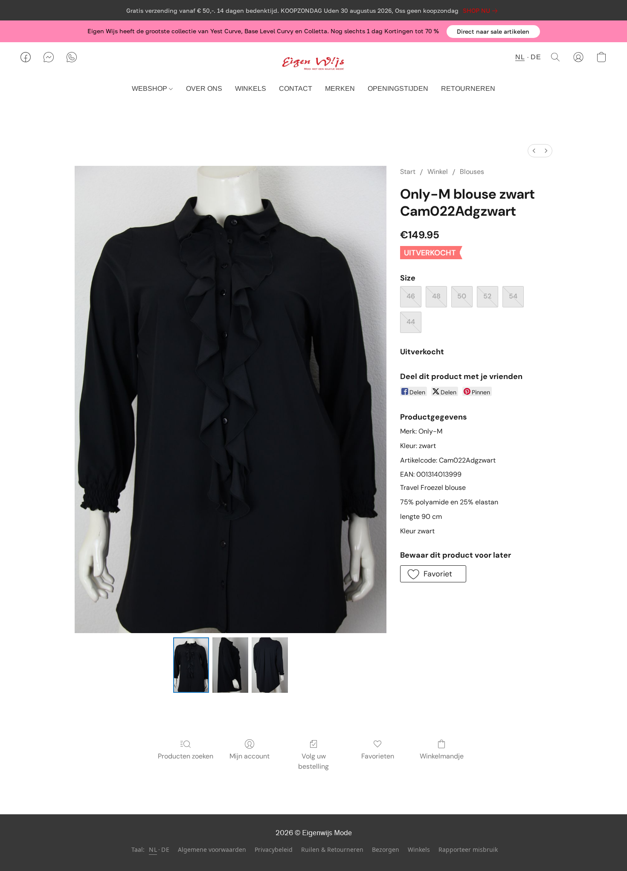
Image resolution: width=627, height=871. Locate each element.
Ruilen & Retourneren (332, 849)
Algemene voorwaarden (212, 849)
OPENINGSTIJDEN (398, 88)
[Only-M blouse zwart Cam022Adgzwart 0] (191, 665)
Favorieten (377, 756)
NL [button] (520, 57)
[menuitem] (534, 151)
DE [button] (536, 57)
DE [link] (165, 849)
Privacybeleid (274, 849)
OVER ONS (204, 88)
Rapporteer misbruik (468, 849)
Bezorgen (385, 849)
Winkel (437, 171)
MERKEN (340, 88)
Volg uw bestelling (313, 761)
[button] (493, 31)
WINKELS (250, 88)
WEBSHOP (150, 88)
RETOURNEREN (468, 88)
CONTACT (295, 88)
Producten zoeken (185, 756)
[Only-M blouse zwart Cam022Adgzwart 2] (269, 665)
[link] (482, 11)
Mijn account (249, 756)
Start (407, 171)
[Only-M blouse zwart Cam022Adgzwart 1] (230, 665)
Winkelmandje (442, 756)
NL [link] (153, 849)
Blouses (472, 171)
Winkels (419, 849)
